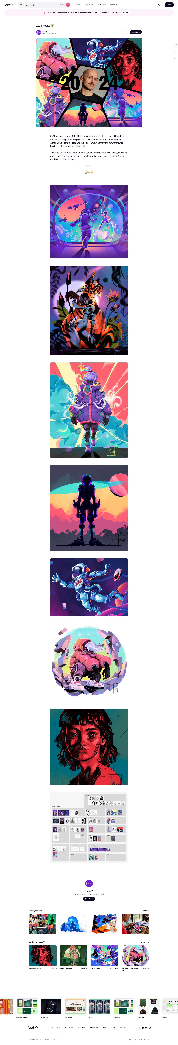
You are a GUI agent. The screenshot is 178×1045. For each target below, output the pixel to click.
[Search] (68, 5)
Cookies (54, 1039)
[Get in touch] (43, 930)
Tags (134, 1039)
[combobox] (38, 5)
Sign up (160, 5)
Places (140, 1039)
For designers (55, 1028)
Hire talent (69, 1028)
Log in (169, 5)
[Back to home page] (8, 4)
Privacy (47, 1039)
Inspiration (81, 1028)
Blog (104, 1028)
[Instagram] (146, 1028)
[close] (170, 12)
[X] (139, 1028)
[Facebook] (143, 1028)
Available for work (46, 33)
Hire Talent (89, 5)
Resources (147, 1039)
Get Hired (100, 5)
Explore (77, 5)
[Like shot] (122, 32)
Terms (41, 1039)
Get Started (125, 12)
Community (113, 5)
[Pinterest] (150, 1028)
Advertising (94, 1028)
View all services (144, 942)
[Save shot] (127, 32)
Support (122, 1028)
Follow (54, 33)
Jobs (129, 1039)
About (113, 1028)
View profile (145, 910)
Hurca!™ (45, 31)
